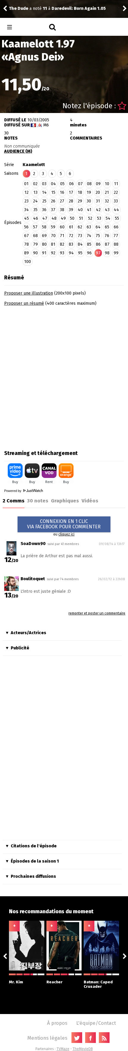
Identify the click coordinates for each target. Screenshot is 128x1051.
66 (116, 227)
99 (116, 253)
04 (53, 183)
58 (44, 227)
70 (53, 235)
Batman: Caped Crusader (98, 984)
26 (53, 201)
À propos (57, 1023)
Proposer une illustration (28, 293)
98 (107, 253)
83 (71, 244)
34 (26, 209)
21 (107, 192)
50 (72, 218)
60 (62, 227)
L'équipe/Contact (96, 1023)
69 (44, 235)
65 (107, 227)
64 (98, 227)
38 (62, 209)
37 (53, 209)
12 (26, 192)
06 (71, 183)
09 (98, 183)
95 (80, 253)
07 (80, 183)
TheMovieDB (83, 1049)
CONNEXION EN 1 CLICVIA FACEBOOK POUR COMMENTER (64, 524)
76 (106, 235)
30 (89, 201)
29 (80, 201)
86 (98, 244)
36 (44, 209)
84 (80, 244)
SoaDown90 (33, 543)
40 (80, 209)
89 (26, 253)
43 (107, 209)
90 (35, 253)
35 (35, 209)
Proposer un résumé (24, 303)
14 (44, 192)
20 (98, 192)
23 (26, 201)
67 (26, 235)
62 (80, 227)
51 (81, 218)
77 (115, 235)
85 (89, 244)
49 (63, 218)
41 (89, 209)
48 (54, 218)
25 (44, 201)
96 (89, 253)
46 (35, 218)
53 (99, 218)
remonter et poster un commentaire (96, 613)
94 (71, 253)
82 (62, 244)
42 (98, 209)
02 (35, 183)
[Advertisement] (64, 376)
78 (26, 244)
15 (53, 192)
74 (89, 235)
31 (98, 201)
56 (26, 227)
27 (62, 201)
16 (62, 192)
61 (71, 227)
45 (26, 218)
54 (108, 218)
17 (71, 192)
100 (27, 261)
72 (71, 235)
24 (35, 201)
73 (80, 235)
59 (53, 227)
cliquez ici (66, 534)
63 (89, 227)
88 (116, 244)
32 (107, 201)
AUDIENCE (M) (18, 151)
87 (107, 244)
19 (89, 192)
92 (53, 253)
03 (44, 183)
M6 (46, 125)
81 (53, 244)
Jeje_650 (29, 5)
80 (44, 244)
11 (116, 183)
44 (116, 209)
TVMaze (63, 1049)
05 (62, 183)
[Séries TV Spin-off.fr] (33, 27)
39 (71, 209)
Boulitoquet (33, 578)
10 (107, 183)
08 (89, 183)
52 (90, 218)
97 (98, 253)
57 (35, 227)
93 (62, 253)
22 (116, 192)
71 (62, 235)
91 (44, 253)
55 (117, 218)
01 (26, 183)
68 (35, 235)
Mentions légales (47, 1038)
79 (35, 244)
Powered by (13, 491)
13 (35, 192)
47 (44, 218)
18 (80, 192)
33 (116, 201)
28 (71, 201)
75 (98, 235)
